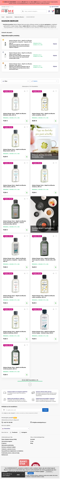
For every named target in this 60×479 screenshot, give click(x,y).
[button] (57, 11)
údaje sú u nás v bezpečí (9, 413)
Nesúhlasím (49, 471)
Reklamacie (5, 454)
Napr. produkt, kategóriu (31, 11)
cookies (42, 471)
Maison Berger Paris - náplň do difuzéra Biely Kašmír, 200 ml (14, 150)
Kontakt (32, 439)
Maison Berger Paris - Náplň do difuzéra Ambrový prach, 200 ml (14, 368)
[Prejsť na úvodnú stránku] (8, 11)
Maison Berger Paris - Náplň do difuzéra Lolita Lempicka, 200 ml (43, 296)
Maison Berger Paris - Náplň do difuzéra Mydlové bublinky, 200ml (14, 332)
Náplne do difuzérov (19, 17)
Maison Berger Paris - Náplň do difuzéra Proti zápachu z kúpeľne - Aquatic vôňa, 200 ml (20, 42)
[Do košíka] (26, 120)
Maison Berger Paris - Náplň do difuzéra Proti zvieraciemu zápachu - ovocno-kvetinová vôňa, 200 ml (14, 222)
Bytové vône (9, 17)
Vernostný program (7, 441)
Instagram (24, 432)
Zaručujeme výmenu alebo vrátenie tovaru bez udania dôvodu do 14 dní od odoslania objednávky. (46, 394)
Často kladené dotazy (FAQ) (9, 439)
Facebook (14, 432)
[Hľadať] (23, 11)
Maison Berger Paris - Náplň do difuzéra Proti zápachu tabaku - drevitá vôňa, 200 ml (44, 260)
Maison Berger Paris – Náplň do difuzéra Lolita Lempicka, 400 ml (43, 114)
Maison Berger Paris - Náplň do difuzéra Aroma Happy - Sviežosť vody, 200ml (43, 332)
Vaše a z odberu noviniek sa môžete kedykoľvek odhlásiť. (20, 413)
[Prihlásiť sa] (49, 11)
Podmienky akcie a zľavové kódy (10, 453)
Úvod (3, 17)
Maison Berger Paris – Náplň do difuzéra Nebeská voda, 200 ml (20, 64)
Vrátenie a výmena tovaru (9, 449)
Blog (31, 443)
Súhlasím (30, 473)
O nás (31, 441)
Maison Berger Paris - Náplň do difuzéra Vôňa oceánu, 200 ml (20, 53)
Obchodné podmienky (8, 445)
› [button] (7, 32)
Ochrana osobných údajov (9, 447)
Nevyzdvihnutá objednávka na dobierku (12, 451)
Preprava (4, 443)
